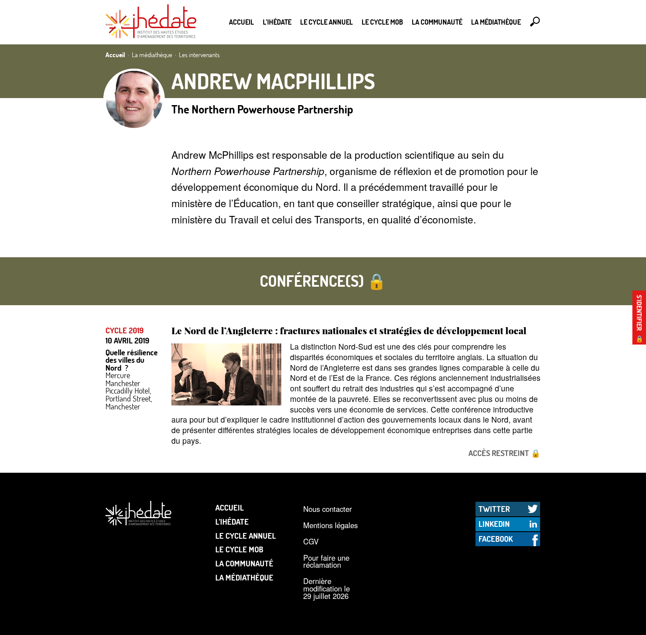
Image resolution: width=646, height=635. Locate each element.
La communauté (437, 21)
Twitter (494, 509)
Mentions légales (330, 525)
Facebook (496, 538)
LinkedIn (494, 523)
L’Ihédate (277, 21)
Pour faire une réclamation (326, 561)
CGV (311, 541)
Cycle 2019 (124, 331)
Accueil (241, 21)
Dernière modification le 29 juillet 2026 (326, 588)
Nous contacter (327, 509)
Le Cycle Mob (382, 21)
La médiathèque (496, 21)
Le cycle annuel (326, 21)
